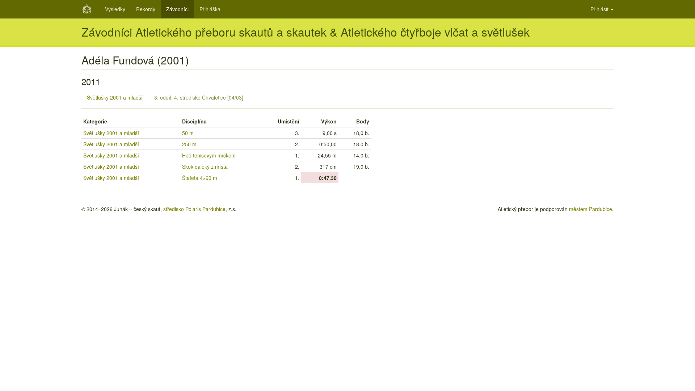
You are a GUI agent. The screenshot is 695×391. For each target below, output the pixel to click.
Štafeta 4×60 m (199, 177)
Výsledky (115, 9)
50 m (188, 132)
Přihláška (209, 9)
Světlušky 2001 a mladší (115, 97)
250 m (189, 144)
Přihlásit (600, 9)
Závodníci (177, 9)
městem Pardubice (590, 209)
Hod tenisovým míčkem (209, 155)
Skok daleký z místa (205, 166)
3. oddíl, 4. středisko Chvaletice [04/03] (198, 97)
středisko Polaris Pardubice (194, 209)
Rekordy (145, 9)
